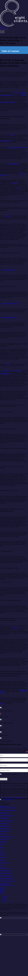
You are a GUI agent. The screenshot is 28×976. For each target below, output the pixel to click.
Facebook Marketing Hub (6, 876)
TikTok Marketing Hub (5, 873)
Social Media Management (6, 815)
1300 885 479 (3, 27)
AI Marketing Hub (4, 868)
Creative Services (4, 823)
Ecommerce (3, 855)
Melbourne (2, 887)
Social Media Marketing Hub (7, 878)
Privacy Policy (3, 806)
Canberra (2, 892)
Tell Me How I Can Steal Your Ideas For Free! (14, 797)
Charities (2, 860)
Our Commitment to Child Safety (8, 807)
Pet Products (3, 857)
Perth (1, 893)
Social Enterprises (4, 862)
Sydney (2, 889)
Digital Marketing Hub (5, 870)
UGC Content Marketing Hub (7, 881)
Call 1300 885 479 (4, 883)
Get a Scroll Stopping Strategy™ (8, 810)
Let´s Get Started (4, 28)
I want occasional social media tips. (10, 774)
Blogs (1, 865)
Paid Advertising (4, 813)
